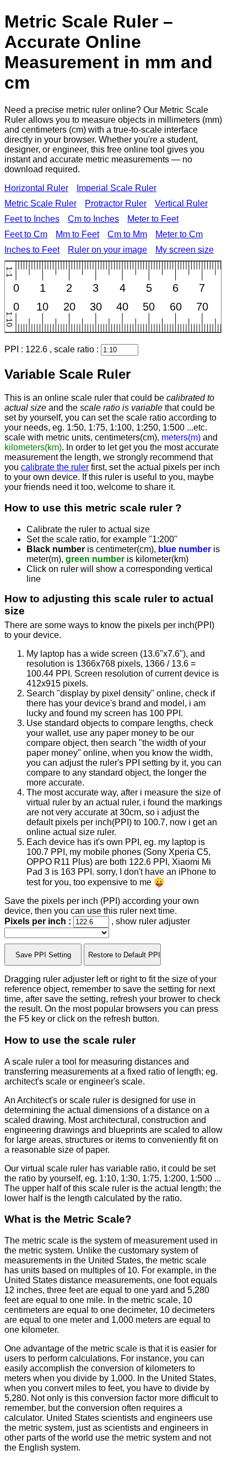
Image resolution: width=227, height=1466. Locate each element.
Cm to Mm (127, 234)
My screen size (184, 249)
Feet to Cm (25, 234)
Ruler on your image (107, 249)
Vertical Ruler (181, 203)
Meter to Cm (179, 234)
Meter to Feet (153, 219)
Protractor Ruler (116, 203)
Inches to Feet (32, 249)
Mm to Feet (77, 234)
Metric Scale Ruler (40, 203)
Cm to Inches (93, 219)
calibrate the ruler (55, 467)
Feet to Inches (32, 219)
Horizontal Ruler (36, 188)
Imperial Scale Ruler (116, 188)
